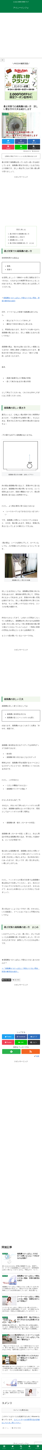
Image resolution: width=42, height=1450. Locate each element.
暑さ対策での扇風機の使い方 (19, 234)
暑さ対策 (17, 980)
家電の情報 (7, 980)
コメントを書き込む (21, 1410)
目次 (18, 229)
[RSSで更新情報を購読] (30, 1051)
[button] (34, 147)
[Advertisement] (21, 36)
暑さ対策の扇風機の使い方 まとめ (22, 243)
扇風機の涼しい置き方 (17, 237)
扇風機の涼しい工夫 (16, 240)
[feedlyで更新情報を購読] (11, 1051)
